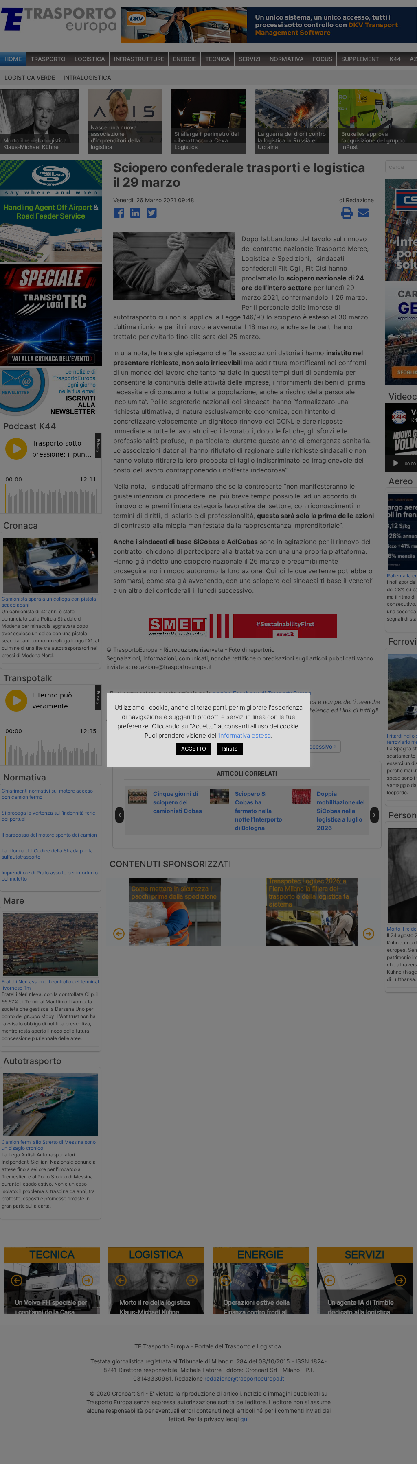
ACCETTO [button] (193, 748)
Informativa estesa (245, 735)
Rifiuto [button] (230, 748)
